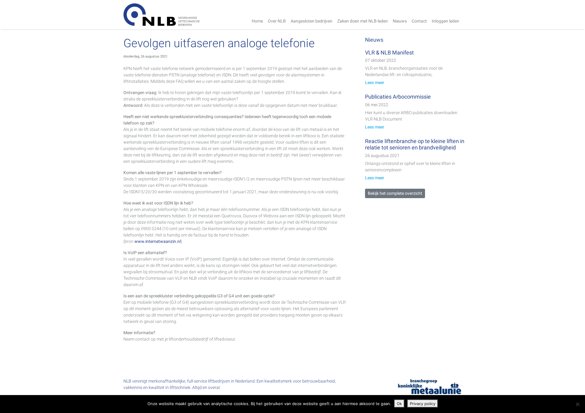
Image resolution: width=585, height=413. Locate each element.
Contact (419, 21)
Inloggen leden (445, 21)
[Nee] (577, 404)
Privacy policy (422, 403)
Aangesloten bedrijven (311, 21)
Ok (399, 403)
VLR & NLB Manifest (389, 52)
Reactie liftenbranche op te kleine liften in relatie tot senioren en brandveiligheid (414, 144)
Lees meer (374, 82)
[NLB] (161, 14)
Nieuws (400, 21)
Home (257, 21)
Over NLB (277, 21)
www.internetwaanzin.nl (157, 241)
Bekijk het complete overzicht (395, 193)
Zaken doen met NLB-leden (362, 21)
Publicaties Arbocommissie (398, 96)
